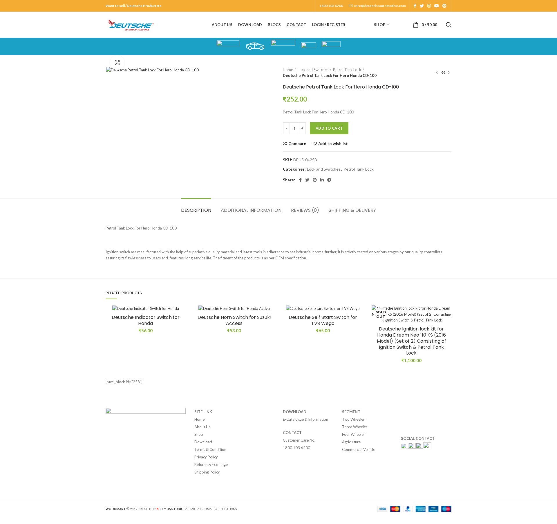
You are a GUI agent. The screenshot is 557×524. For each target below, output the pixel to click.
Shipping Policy (207, 472)
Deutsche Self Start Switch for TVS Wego (323, 321)
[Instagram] (429, 6)
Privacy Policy (206, 457)
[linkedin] (322, 180)
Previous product (437, 72)
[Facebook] (415, 6)
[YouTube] (437, 6)
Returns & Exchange (211, 464)
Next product (448, 72)
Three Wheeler (354, 426)
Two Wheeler (353, 419)
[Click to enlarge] (117, 62)
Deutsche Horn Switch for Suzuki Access (234, 321)
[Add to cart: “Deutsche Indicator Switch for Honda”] (181, 327)
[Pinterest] (444, 6)
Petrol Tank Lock (347, 69)
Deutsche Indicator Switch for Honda (146, 321)
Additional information (251, 210)
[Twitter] (422, 6)
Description (196, 210)
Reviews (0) (305, 210)
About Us (202, 426)
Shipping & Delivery (352, 210)
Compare (297, 144)
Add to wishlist (333, 144)
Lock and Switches (313, 69)
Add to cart (329, 128)
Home (288, 69)
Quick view (447, 340)
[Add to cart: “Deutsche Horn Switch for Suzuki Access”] (270, 327)
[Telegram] (329, 180)
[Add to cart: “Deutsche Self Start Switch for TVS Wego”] (358, 327)
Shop (198, 434)
